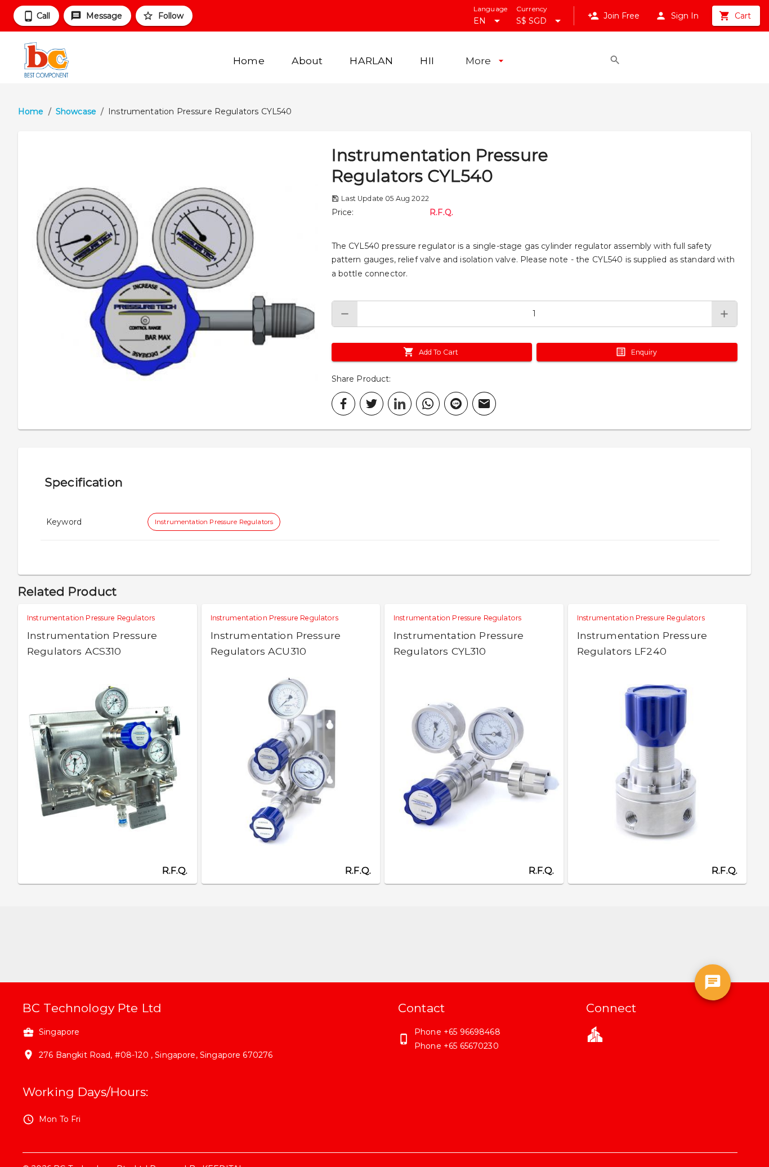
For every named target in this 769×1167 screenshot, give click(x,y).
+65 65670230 (471, 1046)
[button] (175, 280)
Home (31, 111)
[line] (456, 403)
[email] (484, 403)
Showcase (76, 111)
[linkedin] (400, 403)
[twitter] (371, 403)
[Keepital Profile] (595, 1034)
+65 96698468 (472, 1032)
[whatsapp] (428, 403)
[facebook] (343, 403)
